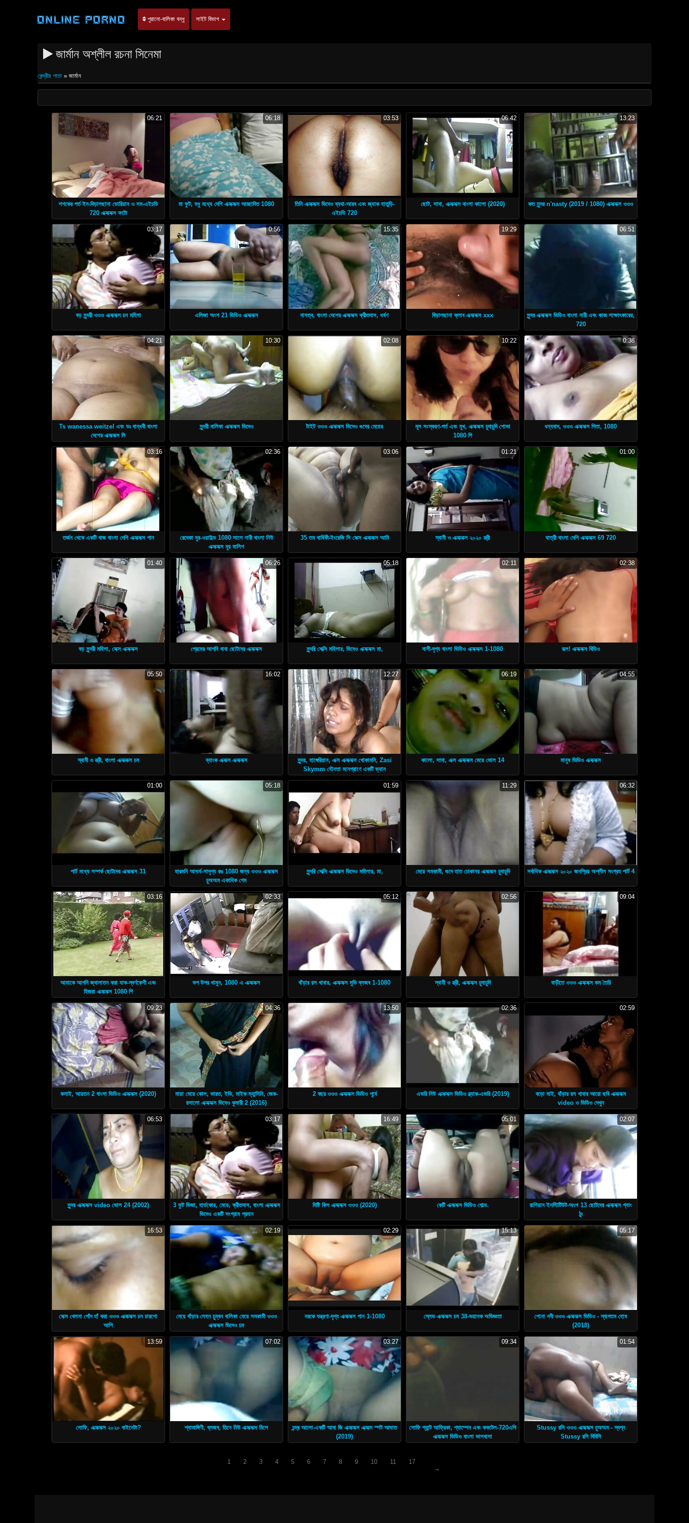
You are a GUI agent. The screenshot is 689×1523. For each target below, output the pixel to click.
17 (412, 1461)
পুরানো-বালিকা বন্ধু (165, 19)
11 (393, 1461)
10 (374, 1461)
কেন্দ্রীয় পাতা (50, 75)
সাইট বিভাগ (208, 19)
